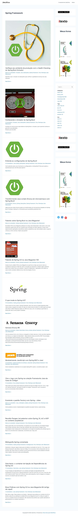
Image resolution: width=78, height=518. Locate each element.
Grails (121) (60, 92)
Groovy (15, 203)
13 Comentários (9, 302)
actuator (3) (60, 114)
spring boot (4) (60, 112)
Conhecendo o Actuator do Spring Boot (20, 120)
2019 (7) (59, 127)
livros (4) (59, 110)
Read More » (8, 81)
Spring (17, 163)
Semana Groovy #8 (12, 328)
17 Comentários (9, 468)
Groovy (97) (60, 94)
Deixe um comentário (10, 72)
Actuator (18, 72)
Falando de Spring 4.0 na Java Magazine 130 (22, 260)
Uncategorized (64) (61, 96)
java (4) (59, 107)
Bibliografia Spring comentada (16, 442)
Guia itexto (16, 468)
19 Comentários (9, 444)
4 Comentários (8, 203)
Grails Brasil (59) (61, 99)
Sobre (73, 2)
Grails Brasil (22, 330)
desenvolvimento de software (20, 362)
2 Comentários (8, 491)
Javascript (29, 362)
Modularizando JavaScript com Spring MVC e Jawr (24, 360)
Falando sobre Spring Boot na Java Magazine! (22, 221)
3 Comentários (8, 362)
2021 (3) (59, 123)
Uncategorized (29, 444)
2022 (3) (59, 121)
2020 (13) (59, 125)
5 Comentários (8, 122)
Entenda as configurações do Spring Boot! (21, 161)
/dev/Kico (6, 2)
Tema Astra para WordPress (49, 512)
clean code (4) (60, 105)
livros (14, 383)
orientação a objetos (24, 402)
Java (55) (59, 101)
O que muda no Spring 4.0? (15, 300)
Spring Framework (33, 72)
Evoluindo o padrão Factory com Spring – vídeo (23, 400)
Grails (17, 330)
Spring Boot (26, 72)
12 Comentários (9, 163)
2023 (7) (59, 119)
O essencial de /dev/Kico (64, 2)
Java (22, 72)
